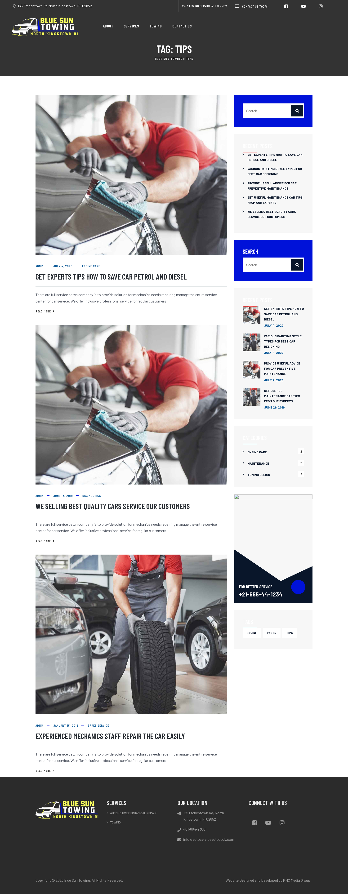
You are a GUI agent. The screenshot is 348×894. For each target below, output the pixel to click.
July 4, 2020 (274, 325)
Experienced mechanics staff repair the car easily (110, 735)
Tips (289, 633)
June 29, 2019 (274, 407)
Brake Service (98, 725)
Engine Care (91, 266)
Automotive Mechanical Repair (133, 813)
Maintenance (258, 463)
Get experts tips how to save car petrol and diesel (111, 276)
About (108, 26)
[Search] (297, 110)
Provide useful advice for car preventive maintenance (272, 185)
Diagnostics (91, 496)
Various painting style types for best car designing (274, 171)
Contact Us (182, 26)
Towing (155, 26)
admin (40, 266)
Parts (271, 633)
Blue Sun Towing (77, 880)
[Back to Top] (336, 882)
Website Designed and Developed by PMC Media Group (268, 880)
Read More (45, 312)
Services (131, 26)
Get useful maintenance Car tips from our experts (275, 200)
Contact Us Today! (254, 6)
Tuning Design (258, 475)
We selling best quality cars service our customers (113, 506)
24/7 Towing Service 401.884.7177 (204, 6)
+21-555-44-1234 (260, 594)
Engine (252, 633)
